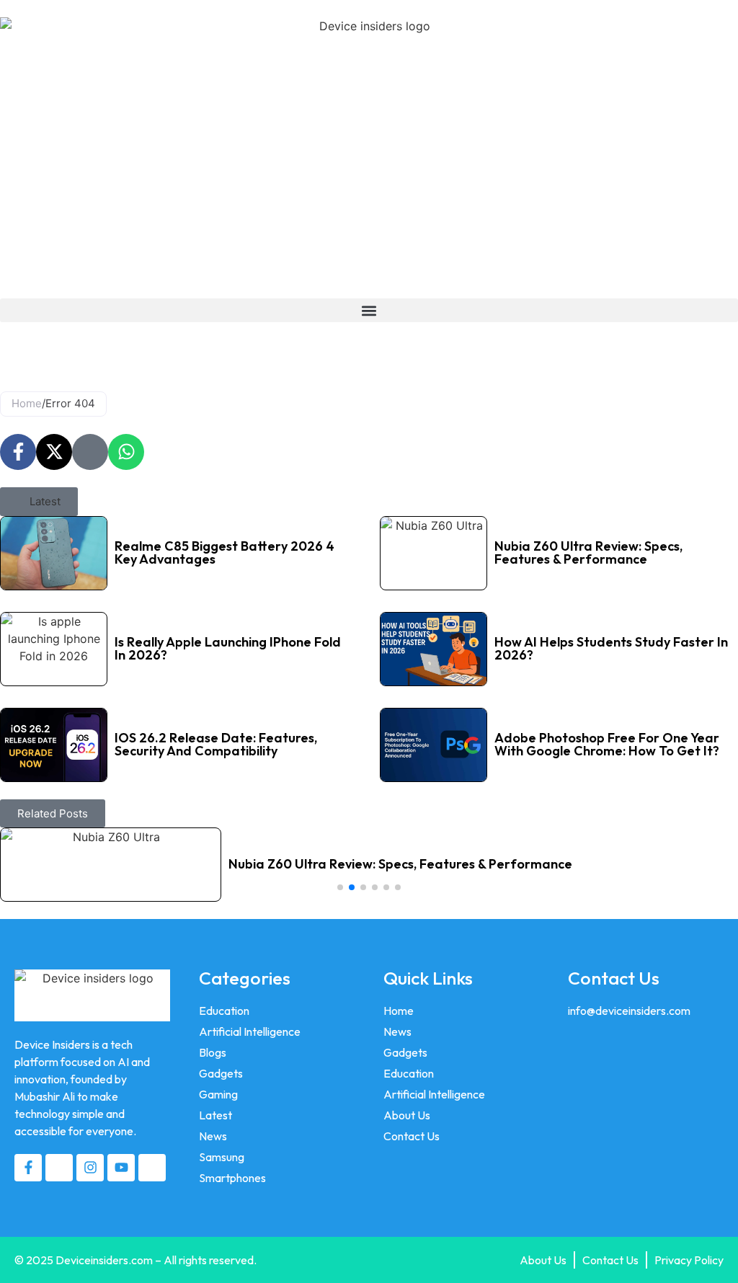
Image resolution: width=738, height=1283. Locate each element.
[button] (369, 310)
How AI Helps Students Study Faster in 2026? (611, 648)
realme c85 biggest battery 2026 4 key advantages (224, 552)
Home (27, 403)
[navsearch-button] (4, 348)
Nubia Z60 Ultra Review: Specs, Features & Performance (588, 552)
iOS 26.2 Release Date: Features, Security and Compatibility (216, 744)
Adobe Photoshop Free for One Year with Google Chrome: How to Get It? (606, 744)
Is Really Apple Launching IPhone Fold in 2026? (228, 648)
